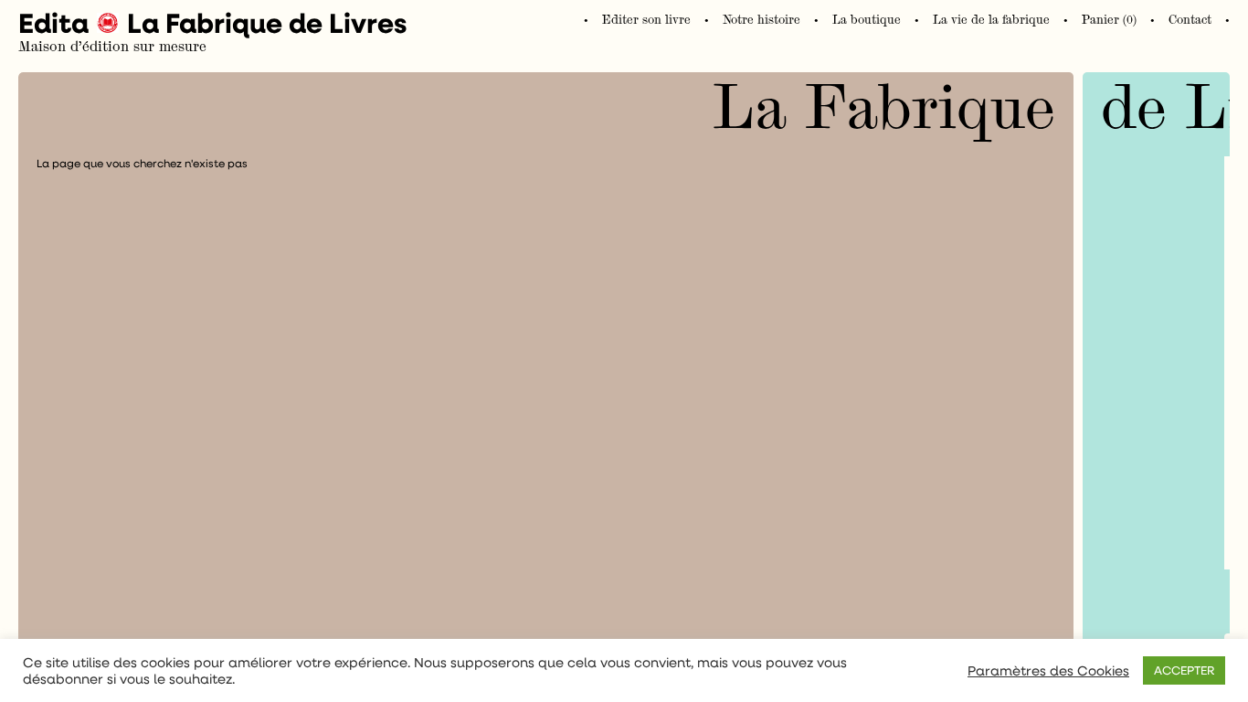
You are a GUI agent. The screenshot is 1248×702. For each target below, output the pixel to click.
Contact (1190, 20)
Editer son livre (646, 20)
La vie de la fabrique (991, 20)
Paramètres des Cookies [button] (1048, 671)
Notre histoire (761, 20)
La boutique (866, 20)
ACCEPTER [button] (1184, 670)
